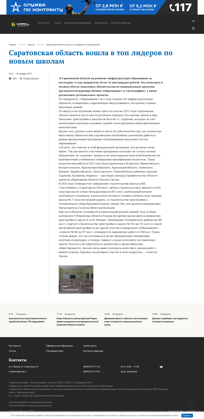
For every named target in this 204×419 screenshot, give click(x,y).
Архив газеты (101, 23)
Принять (187, 415)
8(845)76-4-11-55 (91, 366)
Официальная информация (77, 23)
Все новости (15, 346)
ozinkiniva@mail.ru (17, 371)
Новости (31, 45)
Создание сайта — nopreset (181, 411)
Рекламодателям (54, 351)
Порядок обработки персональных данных (30, 405)
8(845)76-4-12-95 (91, 371)
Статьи (57, 23)
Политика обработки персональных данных (30, 402)
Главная (12, 45)
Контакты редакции (121, 23)
